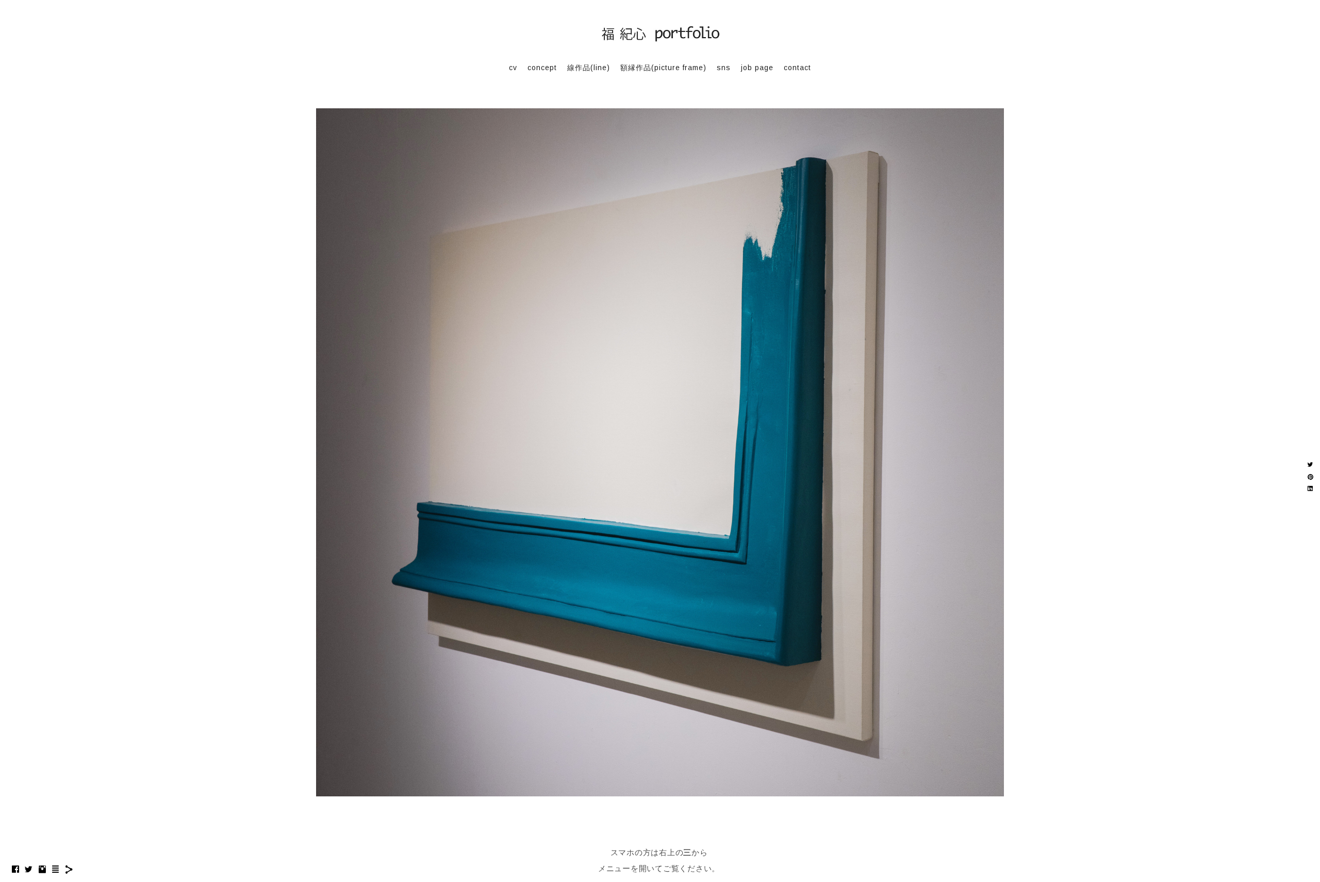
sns (724, 67)
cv (513, 67)
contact (797, 67)
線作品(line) (588, 67)
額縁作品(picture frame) (663, 67)
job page (757, 67)
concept (542, 67)
